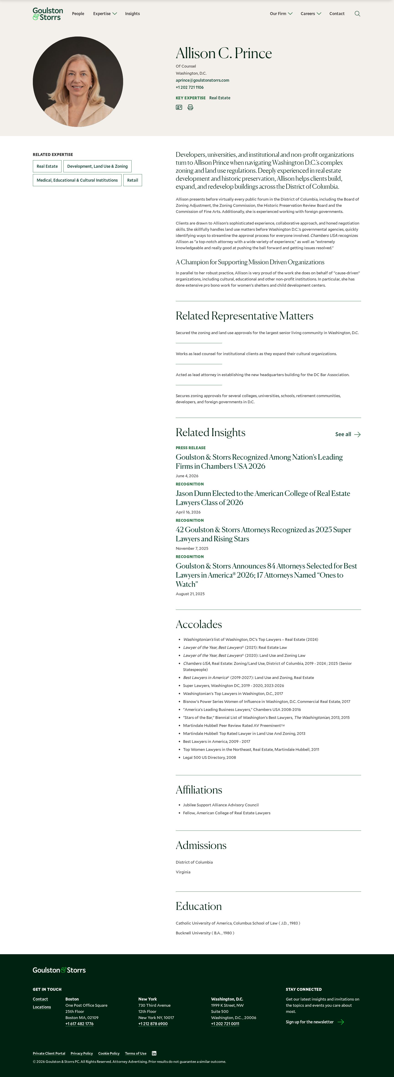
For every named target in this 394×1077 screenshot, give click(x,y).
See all (343, 434)
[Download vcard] (179, 107)
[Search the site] (357, 13)
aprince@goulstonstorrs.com (202, 80)
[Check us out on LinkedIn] (154, 1053)
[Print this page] (190, 107)
